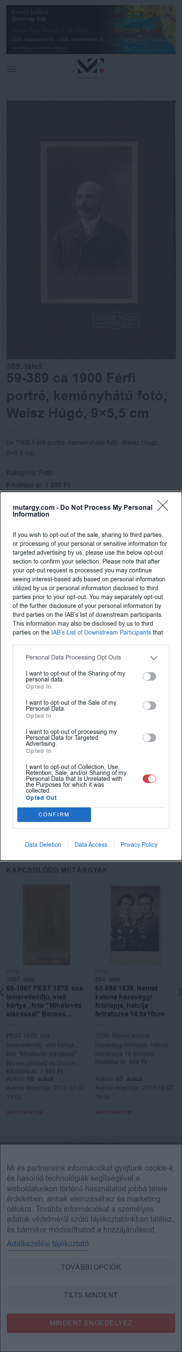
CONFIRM (54, 814)
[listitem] (91, 658)
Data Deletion (43, 845)
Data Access (91, 845)
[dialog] (91, 676)
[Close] (165, 508)
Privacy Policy (139, 845)
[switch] (149, 676)
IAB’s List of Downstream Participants (101, 633)
